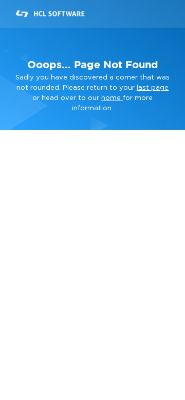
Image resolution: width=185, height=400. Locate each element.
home (112, 98)
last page (153, 88)
